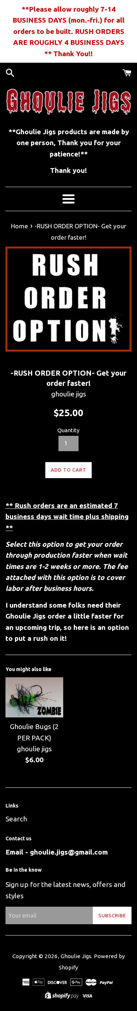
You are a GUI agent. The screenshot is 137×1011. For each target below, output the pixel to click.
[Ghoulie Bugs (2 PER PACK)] (34, 697)
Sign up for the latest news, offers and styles (65, 889)
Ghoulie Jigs (76, 956)
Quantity (68, 430)
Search (16, 819)
